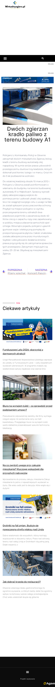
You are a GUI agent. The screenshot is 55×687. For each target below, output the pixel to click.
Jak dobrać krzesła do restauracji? (22, 581)
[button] (5, 58)
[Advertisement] (27, 33)
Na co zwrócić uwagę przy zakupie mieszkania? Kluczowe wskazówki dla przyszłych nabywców (23, 469)
